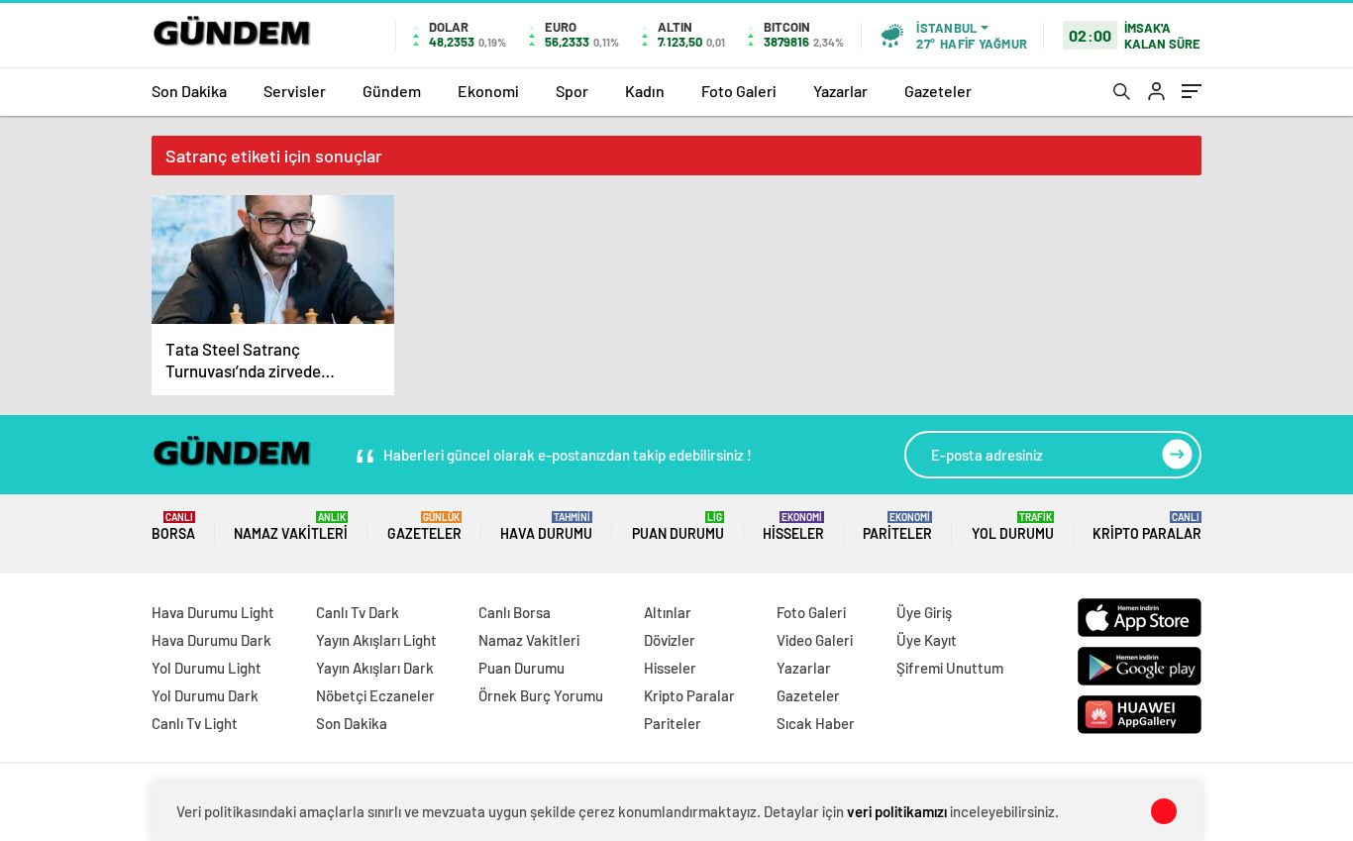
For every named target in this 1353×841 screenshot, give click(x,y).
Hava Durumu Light (213, 612)
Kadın (645, 90)
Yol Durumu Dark (205, 695)
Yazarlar (840, 90)
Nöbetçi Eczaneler (375, 695)
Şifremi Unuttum (949, 668)
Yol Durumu (1013, 526)
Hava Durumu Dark (211, 640)
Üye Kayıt (926, 640)
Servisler (294, 90)
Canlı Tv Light (195, 723)
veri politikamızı (897, 811)
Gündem (392, 90)
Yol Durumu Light (206, 668)
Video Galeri (815, 640)
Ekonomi (488, 90)
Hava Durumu (546, 526)
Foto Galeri (739, 90)
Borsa (173, 526)
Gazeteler (938, 90)
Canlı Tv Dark (357, 612)
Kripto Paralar (1147, 526)
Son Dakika (189, 90)
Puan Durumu (678, 526)
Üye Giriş (924, 612)
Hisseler (793, 526)
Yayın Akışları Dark (375, 668)
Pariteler (897, 526)
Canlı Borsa (514, 612)
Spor (572, 90)
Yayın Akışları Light (376, 640)
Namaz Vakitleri (291, 526)
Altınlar (667, 612)
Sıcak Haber (816, 723)
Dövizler (669, 640)
